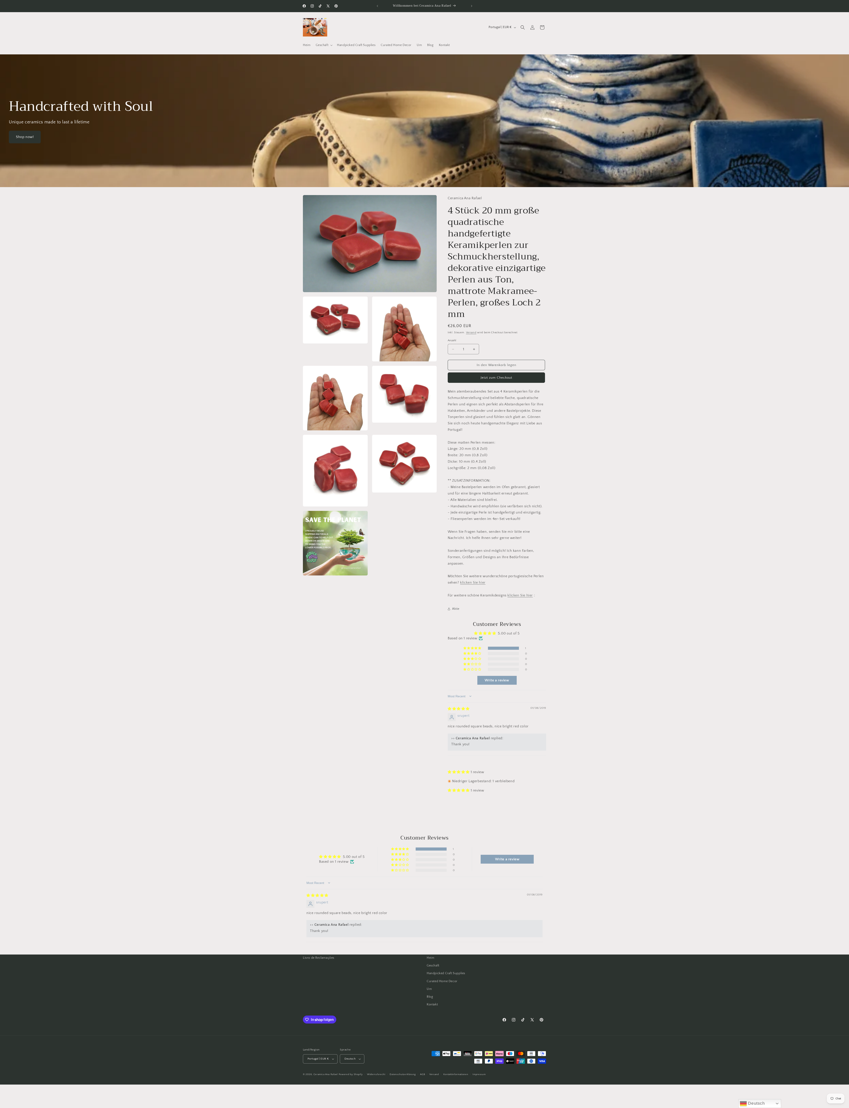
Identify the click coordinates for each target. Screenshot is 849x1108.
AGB (422, 1074)
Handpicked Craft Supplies (446, 973)
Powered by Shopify (351, 1074)
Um (429, 989)
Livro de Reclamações (318, 958)
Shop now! (25, 137)
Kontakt (432, 1004)
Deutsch (756, 1103)
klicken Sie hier (473, 583)
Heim (430, 958)
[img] (459, 709)
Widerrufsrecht (376, 1074)
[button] (323, 45)
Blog (430, 997)
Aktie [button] (455, 609)
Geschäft (433, 965)
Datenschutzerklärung (403, 1074)
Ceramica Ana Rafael (326, 1074)
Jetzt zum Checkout (496, 378)
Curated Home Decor (442, 981)
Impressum (479, 1074)
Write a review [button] (497, 680)
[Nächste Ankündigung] (471, 6)
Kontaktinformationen (455, 1074)
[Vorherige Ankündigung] (377, 6)
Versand (471, 332)
